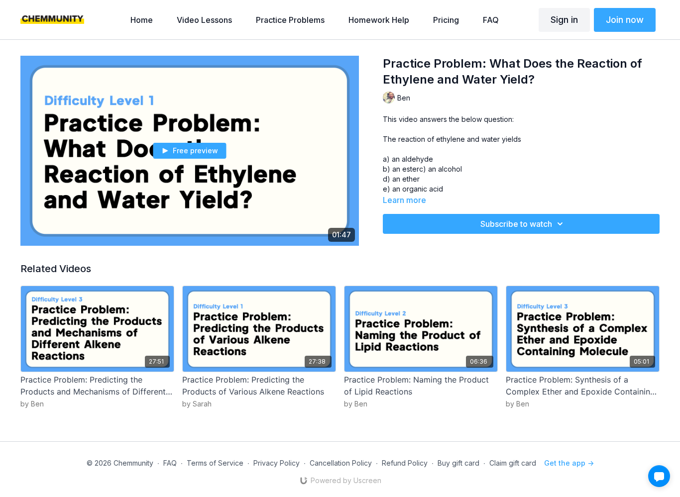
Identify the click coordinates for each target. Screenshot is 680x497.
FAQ (170, 463)
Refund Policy (405, 463)
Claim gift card (512, 463)
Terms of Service (215, 463)
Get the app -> (569, 463)
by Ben (32, 403)
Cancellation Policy (341, 463)
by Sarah (197, 403)
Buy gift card (458, 463)
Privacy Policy (276, 463)
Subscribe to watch (516, 224)
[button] (659, 476)
